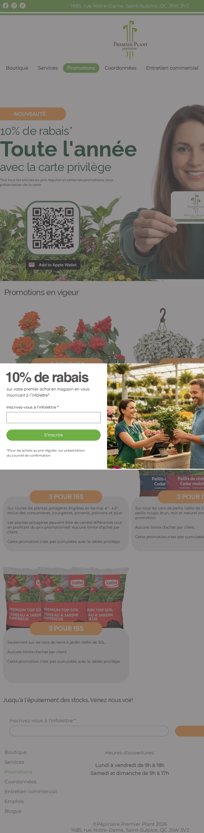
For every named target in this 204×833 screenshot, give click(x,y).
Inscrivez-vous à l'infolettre (32, 407)
